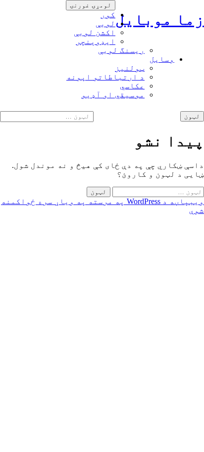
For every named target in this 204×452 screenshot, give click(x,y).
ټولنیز (130, 68)
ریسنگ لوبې (121, 50)
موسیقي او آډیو (113, 94)
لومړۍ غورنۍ (90, 5)
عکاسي (132, 86)
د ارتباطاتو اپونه (105, 77)
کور (108, 14)
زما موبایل (159, 19)
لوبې (105, 23)
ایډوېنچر (95, 41)
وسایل (162, 59)
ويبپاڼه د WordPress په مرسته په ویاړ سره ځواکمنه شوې (102, 205)
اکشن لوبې (94, 32)
